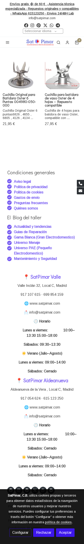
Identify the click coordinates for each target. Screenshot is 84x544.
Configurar (20, 532)
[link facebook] (26, 25)
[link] (40, 42)
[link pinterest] (39, 25)
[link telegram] (58, 25)
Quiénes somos (26, 208)
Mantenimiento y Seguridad (35, 259)
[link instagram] (32, 25)
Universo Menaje (27, 242)
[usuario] (67, 42)
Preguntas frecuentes (31, 203)
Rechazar (43, 532)
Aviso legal (22, 181)
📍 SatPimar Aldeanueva (42, 380)
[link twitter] (45, 25)
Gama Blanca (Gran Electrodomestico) (44, 237)
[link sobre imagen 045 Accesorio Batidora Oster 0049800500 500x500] (21, 75)
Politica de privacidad (30, 187)
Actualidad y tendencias (33, 226)
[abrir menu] (8, 42)
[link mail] (80, 190)
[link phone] (80, 183)
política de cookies (58, 522)
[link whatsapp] (52, 25)
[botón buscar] (58, 42)
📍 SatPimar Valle (42, 276)
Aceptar (65, 532)
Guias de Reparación (31, 232)
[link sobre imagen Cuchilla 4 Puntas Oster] (63, 75)
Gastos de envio (27, 197)
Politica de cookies (28, 192)
